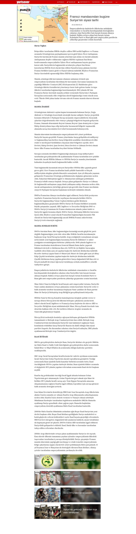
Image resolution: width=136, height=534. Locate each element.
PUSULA (61, 2)
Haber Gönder (108, 2)
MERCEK (97, 2)
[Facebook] (21, 23)
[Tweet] (21, 20)
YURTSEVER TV (85, 2)
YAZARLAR (72, 2)
